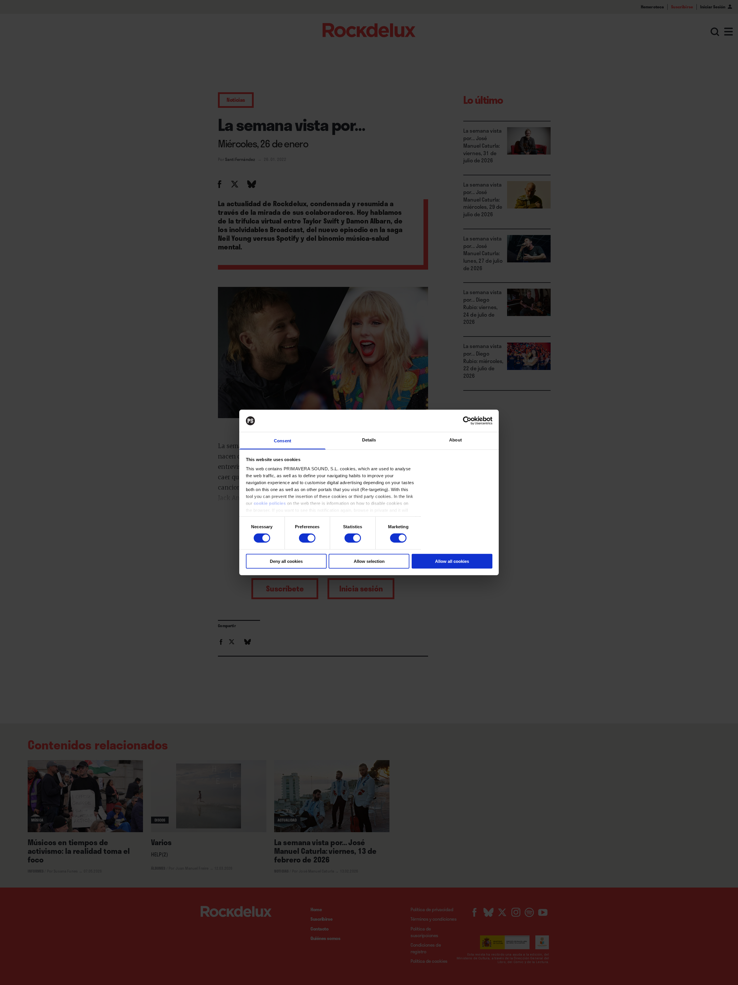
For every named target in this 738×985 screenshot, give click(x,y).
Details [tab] (369, 439)
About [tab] (455, 439)
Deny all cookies (286, 561)
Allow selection (369, 561)
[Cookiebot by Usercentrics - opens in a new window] (467, 420)
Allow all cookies (452, 561)
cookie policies (270, 503)
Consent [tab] (282, 440)
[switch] (307, 538)
